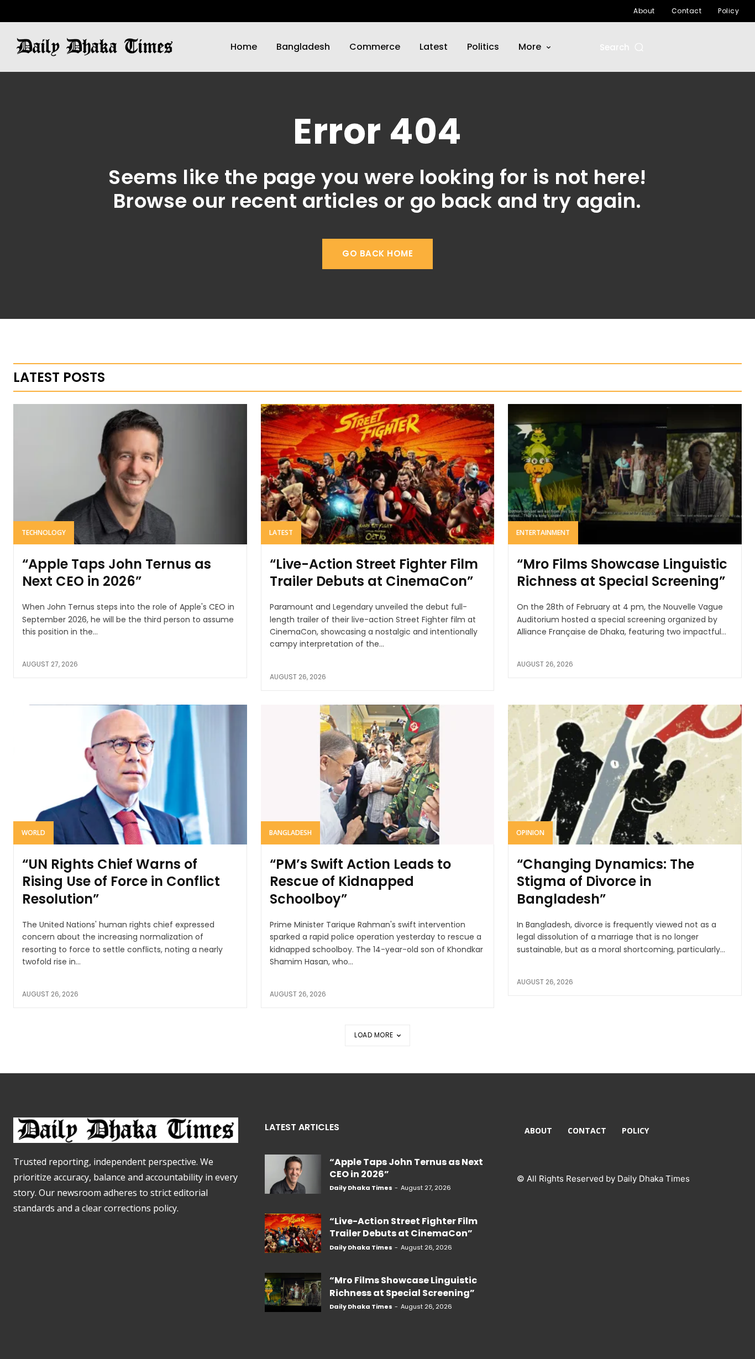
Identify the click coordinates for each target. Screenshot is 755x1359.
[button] (623, 47)
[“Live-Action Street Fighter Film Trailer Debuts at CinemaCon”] (378, 474)
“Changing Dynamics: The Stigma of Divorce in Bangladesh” (605, 881)
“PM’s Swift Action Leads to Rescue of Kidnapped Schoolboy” (360, 881)
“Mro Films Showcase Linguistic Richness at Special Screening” (622, 572)
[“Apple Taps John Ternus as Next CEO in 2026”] (130, 474)
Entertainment (543, 532)
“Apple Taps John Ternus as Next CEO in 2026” (116, 572)
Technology (44, 532)
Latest (281, 532)
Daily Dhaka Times (360, 1187)
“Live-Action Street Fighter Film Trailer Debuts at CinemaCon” (374, 572)
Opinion (530, 832)
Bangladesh (290, 832)
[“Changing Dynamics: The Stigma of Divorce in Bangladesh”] (625, 775)
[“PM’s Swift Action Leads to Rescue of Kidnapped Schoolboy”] (378, 775)
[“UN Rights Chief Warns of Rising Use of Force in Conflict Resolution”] (130, 775)
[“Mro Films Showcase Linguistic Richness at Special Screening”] (625, 474)
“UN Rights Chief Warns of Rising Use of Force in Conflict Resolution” (121, 881)
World (33, 832)
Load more (374, 1035)
